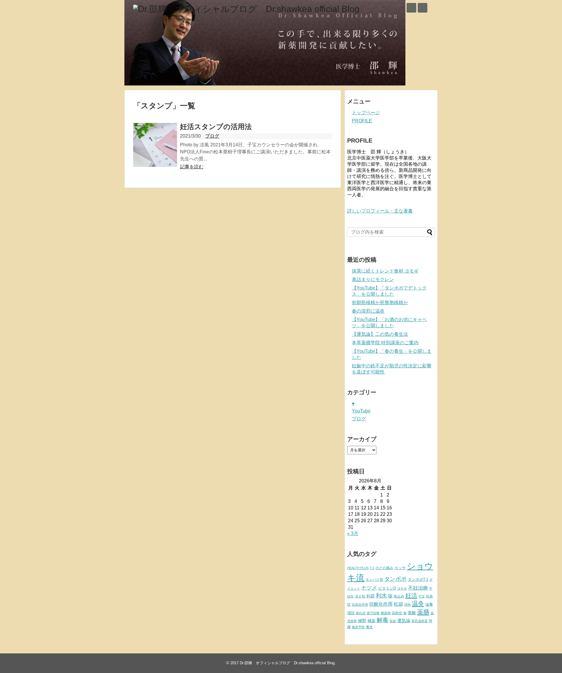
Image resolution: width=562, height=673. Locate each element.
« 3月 (352, 533)
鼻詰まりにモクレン (373, 279)
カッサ (400, 568)
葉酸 (412, 612)
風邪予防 (358, 627)
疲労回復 (373, 613)
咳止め (399, 596)
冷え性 (360, 596)
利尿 (370, 596)
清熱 (407, 604)
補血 (371, 621)
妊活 (411, 595)
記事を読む (191, 166)
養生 (369, 627)
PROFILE (362, 120)
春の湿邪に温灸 (368, 311)
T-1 (372, 568)
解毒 (382, 620)
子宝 (421, 596)
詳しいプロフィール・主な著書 (380, 210)
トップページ (366, 112)
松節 (398, 604)
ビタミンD (387, 588)
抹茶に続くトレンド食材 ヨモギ (385, 270)
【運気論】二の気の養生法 (380, 334)
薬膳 (423, 612)
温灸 (418, 603)
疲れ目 (361, 613)
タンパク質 (374, 580)
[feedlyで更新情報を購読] (411, 8)
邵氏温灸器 (420, 621)
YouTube (361, 410)
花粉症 (397, 613)
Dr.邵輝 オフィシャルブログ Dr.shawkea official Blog (287, 663)
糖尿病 (385, 613)
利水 (381, 595)
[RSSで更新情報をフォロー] (422, 8)
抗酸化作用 (381, 604)
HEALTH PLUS (358, 568)
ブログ (212, 135)
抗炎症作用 (360, 604)
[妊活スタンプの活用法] (155, 145)
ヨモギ (402, 588)
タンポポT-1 (418, 579)
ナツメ (369, 588)
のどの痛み (384, 568)
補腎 (362, 620)
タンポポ (395, 579)
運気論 (403, 620)
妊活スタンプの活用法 (216, 127)
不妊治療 (418, 588)
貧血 (393, 621)
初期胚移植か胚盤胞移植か (380, 302)
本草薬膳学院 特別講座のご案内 (385, 342)
